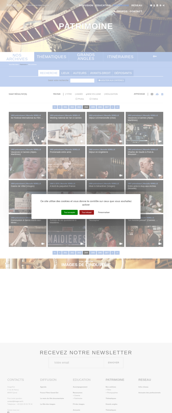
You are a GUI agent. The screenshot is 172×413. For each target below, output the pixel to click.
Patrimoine (121, 5)
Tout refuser (87, 212)
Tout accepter (69, 212)
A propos (121, 11)
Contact (136, 11)
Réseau (136, 5)
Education (103, 5)
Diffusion (86, 5)
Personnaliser (104, 212)
